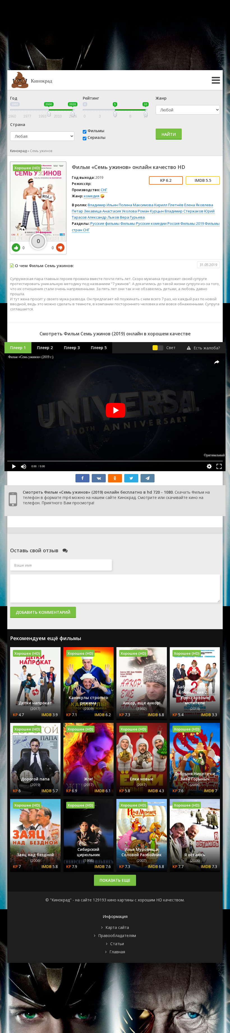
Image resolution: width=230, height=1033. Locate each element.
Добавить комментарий (43, 612)
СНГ (104, 189)
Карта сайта (117, 927)
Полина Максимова (136, 204)
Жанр (161, 98)
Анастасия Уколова (119, 211)
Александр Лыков (103, 217)
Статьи (117, 943)
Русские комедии (151, 223)
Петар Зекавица (87, 211)
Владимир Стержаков (184, 211)
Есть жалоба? (207, 348)
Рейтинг (91, 98)
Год (13, 98)
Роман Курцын (151, 211)
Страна (17, 124)
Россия (173, 223)
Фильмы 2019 (192, 223)
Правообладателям (117, 935)
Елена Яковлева (198, 204)
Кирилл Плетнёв (168, 204)
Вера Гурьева (132, 217)
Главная (117, 951)
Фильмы (96, 130)
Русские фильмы (104, 223)
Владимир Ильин (103, 204)
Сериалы (96, 137)
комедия (91, 195)
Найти (169, 134)
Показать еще (115, 880)
